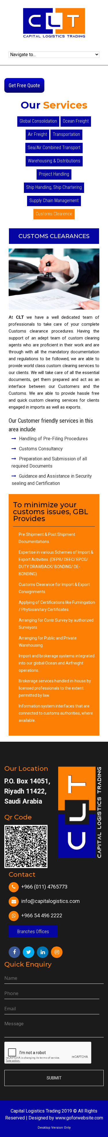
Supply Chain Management (54, 200)
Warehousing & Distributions (54, 161)
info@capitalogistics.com (50, 901)
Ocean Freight (76, 121)
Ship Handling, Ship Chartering (54, 187)
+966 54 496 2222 (41, 915)
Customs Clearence (54, 214)
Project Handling (54, 174)
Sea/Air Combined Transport (54, 147)
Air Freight (37, 134)
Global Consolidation (38, 121)
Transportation (66, 134)
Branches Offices (33, 931)
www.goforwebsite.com (79, 1118)
